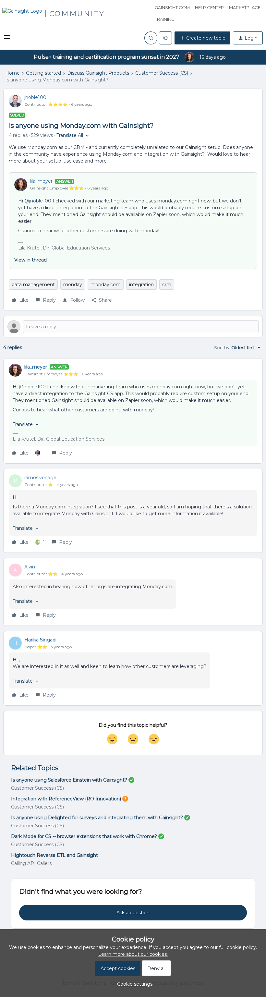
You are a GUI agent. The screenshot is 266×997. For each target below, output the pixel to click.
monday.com (106, 284)
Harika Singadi (40, 640)
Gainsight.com (172, 7)
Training (165, 19)
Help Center (209, 7)
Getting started (43, 73)
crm (166, 284)
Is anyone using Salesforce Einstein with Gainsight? (69, 780)
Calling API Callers (31, 863)
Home (12, 73)
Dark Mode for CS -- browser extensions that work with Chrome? (84, 836)
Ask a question (133, 913)
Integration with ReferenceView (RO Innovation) (66, 799)
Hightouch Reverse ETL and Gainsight (54, 855)
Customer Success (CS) (161, 73)
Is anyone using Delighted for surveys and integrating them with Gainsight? (97, 818)
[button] (7, 39)
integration (141, 284)
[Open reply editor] (133, 326)
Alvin (29, 567)
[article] (133, 411)
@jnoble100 (37, 201)
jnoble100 (35, 97)
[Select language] (165, 37)
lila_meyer (41, 181)
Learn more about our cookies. (133, 954)
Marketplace (244, 7)
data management (33, 284)
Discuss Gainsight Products (98, 73)
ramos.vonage (40, 477)
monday (72, 284)
